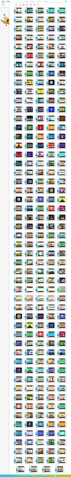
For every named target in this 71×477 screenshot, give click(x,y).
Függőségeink (18, 34)
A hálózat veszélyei (40, 313)
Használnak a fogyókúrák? (52, 412)
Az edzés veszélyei (18, 349)
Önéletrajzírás (18, 304)
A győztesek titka (61, 412)
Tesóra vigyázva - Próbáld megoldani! (64, 178)
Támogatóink (51, 475)
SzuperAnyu (62, 223)
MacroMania (29, 214)
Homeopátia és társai (62, 88)
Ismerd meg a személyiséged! (34, 466)
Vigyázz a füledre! (29, 88)
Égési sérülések (62, 124)
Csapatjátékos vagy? (29, 205)
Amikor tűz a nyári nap (29, 7)
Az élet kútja (62, 385)
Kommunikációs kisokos (29, 187)
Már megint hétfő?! (62, 304)
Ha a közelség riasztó (62, 70)
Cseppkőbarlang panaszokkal (52, 124)
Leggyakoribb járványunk (19, 70)
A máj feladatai (61, 115)
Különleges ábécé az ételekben (19, 394)
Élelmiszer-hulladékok (40, 457)
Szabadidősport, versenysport (63, 367)
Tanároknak (39, 1)
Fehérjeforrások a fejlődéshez (52, 385)
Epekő (18, 133)
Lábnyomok (51, 277)
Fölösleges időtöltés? (29, 133)
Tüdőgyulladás (29, 151)
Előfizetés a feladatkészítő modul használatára (29, 475)
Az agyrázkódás (29, 124)
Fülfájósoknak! (61, 106)
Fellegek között (40, 268)
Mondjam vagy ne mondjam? (52, 178)
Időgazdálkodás (61, 376)
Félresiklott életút (62, 250)
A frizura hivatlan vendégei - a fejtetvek (64, 43)
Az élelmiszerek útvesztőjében (30, 457)
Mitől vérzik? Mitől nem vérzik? (19, 115)
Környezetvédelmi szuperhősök (30, 277)
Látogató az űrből (51, 232)
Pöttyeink (18, 97)
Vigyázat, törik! (61, 151)
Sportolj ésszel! (61, 340)
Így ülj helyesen (29, 340)
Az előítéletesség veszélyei (19, 205)
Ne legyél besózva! (29, 430)
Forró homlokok (29, 16)
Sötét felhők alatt (29, 196)
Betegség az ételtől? (29, 160)
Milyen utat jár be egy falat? (30, 385)
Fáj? (51, 70)
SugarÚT (18, 223)
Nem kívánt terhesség (40, 142)
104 (50, 25)
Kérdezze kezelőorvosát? (62, 61)
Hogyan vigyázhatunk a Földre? (41, 250)
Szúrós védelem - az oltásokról (20, 106)
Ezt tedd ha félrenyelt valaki (30, 43)
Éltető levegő (29, 268)
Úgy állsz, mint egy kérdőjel (52, 340)
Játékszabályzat (39, 475)
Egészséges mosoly (62, 16)
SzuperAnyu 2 (40, 214)
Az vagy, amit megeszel (29, 223)
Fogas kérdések (18, 61)
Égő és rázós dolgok (40, 34)
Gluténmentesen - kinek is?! (30, 412)
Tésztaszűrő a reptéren (29, 34)
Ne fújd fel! (29, 142)
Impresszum (17, 475)
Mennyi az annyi (18, 142)
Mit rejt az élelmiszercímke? (41, 403)
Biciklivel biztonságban (40, 25)
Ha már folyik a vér (62, 52)
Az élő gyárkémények (51, 34)
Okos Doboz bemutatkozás (19, 295)
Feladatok (40, 295)
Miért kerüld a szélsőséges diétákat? (20, 430)
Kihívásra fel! (51, 457)
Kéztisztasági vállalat (29, 169)
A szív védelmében (40, 43)
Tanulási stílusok (18, 376)
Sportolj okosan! (51, 367)
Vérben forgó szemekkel (40, 70)
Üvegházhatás (18, 250)
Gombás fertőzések (40, 133)
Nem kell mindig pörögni (40, 430)
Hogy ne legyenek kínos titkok (52, 115)
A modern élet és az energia (52, 259)
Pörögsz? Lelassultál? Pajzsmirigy (63, 7)
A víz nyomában (61, 232)
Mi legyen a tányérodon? (18, 385)
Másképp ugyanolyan (40, 205)
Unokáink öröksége (29, 232)
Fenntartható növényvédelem (41, 277)
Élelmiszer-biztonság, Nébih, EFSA (63, 160)
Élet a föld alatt (50, 268)
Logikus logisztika (51, 223)
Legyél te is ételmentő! (18, 286)
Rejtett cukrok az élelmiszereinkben (53, 430)
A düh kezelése (51, 205)
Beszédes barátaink (40, 232)
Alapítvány (47, 475)
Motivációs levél (61, 295)
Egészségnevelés (61, 286)
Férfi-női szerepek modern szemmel (63, 322)
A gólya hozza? (51, 7)
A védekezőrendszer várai (19, 25)
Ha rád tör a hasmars (18, 79)
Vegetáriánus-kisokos (18, 439)
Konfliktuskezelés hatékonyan (48, 466)
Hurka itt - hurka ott (18, 52)
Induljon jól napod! (62, 394)
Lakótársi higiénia (40, 169)
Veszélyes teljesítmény (40, 349)
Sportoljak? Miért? (40, 340)
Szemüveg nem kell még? (62, 97)
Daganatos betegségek (18, 88)
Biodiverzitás (62, 241)
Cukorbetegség (51, 43)
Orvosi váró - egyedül (51, 52)
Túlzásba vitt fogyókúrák (41, 304)
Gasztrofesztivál (51, 169)
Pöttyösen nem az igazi (51, 106)
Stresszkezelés (40, 376)
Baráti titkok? (62, 169)
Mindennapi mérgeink (62, 25)
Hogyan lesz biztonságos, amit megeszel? (43, 160)
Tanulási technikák (29, 376)
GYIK (44, 475)
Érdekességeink (32, 1)
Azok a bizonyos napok (29, 52)
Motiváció (51, 376)
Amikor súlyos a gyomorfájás (30, 97)
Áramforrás (18, 232)
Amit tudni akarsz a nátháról (30, 61)
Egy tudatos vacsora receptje (63, 457)
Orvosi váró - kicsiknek (29, 25)
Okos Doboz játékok (29, 295)
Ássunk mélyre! (18, 241)
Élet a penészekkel (18, 7)
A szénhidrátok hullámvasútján (20, 421)
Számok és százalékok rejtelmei (30, 349)
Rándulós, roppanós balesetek (30, 106)
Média (43, 475)
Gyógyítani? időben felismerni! (41, 79)
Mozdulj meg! (51, 358)
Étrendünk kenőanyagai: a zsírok (63, 421)
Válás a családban (18, 340)
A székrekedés (62, 34)
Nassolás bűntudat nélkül (62, 403)
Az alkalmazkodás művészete (60, 466)
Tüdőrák (40, 151)
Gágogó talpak (40, 16)
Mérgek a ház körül (40, 52)
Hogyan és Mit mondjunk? (19, 178)
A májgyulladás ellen (40, 97)
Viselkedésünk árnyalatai (21, 466)
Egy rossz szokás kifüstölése (41, 106)
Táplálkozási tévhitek (61, 430)
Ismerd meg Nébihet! (51, 160)
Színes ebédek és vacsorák (51, 394)
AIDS (40, 115)
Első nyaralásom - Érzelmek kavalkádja (43, 187)
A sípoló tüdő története (29, 79)
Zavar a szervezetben (62, 214)
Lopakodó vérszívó (51, 16)
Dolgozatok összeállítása (41, 286)
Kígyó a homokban (18, 16)
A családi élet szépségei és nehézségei (42, 196)
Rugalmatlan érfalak (51, 142)
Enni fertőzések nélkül (18, 403)
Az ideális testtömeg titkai (41, 412)
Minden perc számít (18, 43)
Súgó (33, 476)
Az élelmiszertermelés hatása (41, 259)
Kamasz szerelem (18, 331)
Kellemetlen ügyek (40, 88)
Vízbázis (18, 214)
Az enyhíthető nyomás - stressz (30, 313)
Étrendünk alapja (40, 385)
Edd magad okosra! (29, 421)
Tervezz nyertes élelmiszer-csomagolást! (21, 457)
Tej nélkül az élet (18, 412)
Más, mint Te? (40, 178)
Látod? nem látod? (62, 133)
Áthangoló (51, 187)
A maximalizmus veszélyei (62, 196)
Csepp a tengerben (18, 268)
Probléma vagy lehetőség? (62, 187)
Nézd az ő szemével (18, 187)
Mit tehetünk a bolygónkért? (52, 250)
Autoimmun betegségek (18, 124)
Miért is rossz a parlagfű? (62, 79)
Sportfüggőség (40, 367)
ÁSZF (35, 476)
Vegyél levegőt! (51, 241)
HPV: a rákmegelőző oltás (51, 97)
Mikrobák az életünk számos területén (21, 169)
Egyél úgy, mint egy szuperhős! (52, 421)
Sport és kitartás (29, 367)
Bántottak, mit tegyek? (29, 178)
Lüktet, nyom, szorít (40, 61)
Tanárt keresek (45, 1)
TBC (18, 151)
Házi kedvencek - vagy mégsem (52, 133)
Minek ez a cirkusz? (29, 358)
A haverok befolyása (51, 196)
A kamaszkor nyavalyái (29, 70)
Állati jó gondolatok (18, 259)
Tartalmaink (25, 1)
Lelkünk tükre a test (18, 358)
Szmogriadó (62, 142)
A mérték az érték (51, 214)
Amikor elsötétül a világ (40, 7)
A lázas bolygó (40, 241)
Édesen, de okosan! (40, 394)
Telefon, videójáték (51, 331)
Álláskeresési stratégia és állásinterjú (32, 304)
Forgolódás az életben (61, 259)
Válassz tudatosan (40, 223)
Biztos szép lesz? (40, 124)
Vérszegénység (51, 151)
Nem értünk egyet (61, 205)
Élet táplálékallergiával (51, 403)
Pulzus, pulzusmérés (18, 367)
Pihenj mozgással (61, 358)
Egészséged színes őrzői (29, 394)
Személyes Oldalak (51, 295)
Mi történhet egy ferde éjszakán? (53, 88)
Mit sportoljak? (40, 358)
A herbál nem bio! (29, 115)
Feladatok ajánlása (51, 286)
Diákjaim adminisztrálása (30, 286)
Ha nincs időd (62, 349)
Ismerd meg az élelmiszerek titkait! (53, 448)
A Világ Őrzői (29, 241)
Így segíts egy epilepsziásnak (52, 79)
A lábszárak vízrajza (18, 160)
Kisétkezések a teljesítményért (30, 403)
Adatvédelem (21, 475)
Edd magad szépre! (40, 421)
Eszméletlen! (51, 61)
